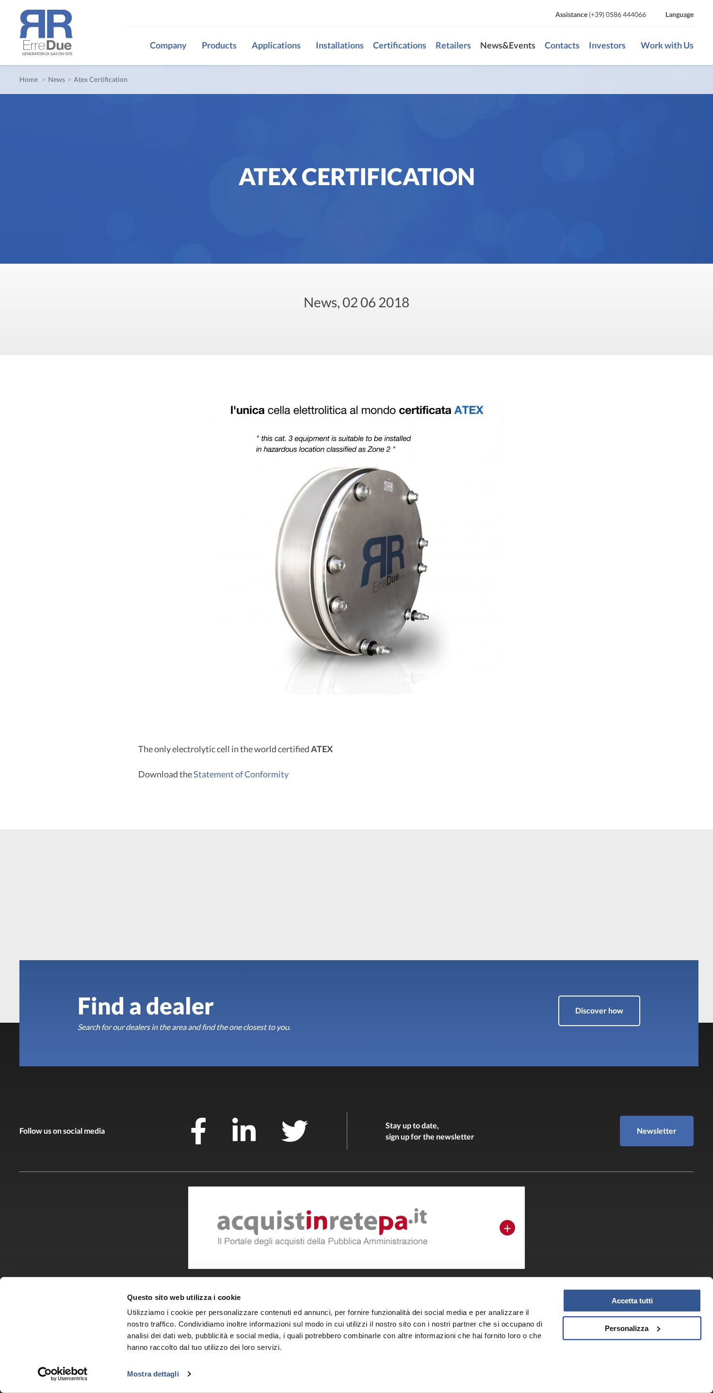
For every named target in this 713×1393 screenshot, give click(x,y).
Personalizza (626, 1328)
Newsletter (657, 1130)
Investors (607, 45)
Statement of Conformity (241, 774)
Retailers (453, 45)
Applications (276, 45)
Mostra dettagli (153, 1374)
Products (219, 45)
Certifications (399, 45)
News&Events (507, 45)
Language (679, 14)
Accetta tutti (632, 1301)
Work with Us (667, 45)
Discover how (599, 1010)
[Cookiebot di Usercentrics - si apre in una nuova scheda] (62, 1374)
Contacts (562, 45)
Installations (340, 45)
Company (168, 45)
